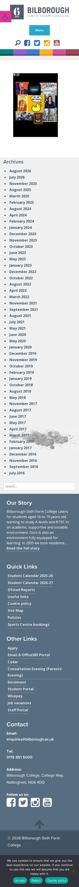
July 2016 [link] (17, 473)
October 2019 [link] (21, 366)
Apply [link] (13, 648)
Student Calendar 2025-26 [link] (30, 575)
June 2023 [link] (17, 252)
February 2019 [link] (21, 372)
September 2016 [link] (23, 466)
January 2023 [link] (20, 265)
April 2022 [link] (18, 290)
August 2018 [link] (20, 391)
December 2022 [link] (22, 271)
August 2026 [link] (20, 171)
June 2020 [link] (17, 334)
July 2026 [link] (17, 177)
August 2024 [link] (20, 208)
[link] (5, 16)
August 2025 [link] (20, 189)
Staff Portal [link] (18, 710)
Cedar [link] (13, 661)
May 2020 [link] (17, 341)
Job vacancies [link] (19, 703)
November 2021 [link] (23, 303)
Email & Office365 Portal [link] (29, 654)
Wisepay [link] (15, 696)
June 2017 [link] (17, 416)
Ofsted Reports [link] (21, 589)
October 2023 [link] (21, 246)
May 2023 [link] (17, 259)
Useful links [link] (18, 596)
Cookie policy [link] (19, 603)
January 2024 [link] (20, 227)
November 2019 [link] (23, 359)
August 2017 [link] (20, 410)
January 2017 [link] (20, 447)
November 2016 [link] (23, 460)
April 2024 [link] (18, 215)
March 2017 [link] (19, 435)
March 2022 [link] (19, 296)
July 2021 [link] (17, 322)
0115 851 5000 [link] (19, 757)
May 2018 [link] (17, 397)
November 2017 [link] (23, 403)
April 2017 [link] (18, 429)
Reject (36, 880)
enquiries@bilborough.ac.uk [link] (30, 739)
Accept (20, 880)
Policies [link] (14, 617)
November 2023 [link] (23, 240)
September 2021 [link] (23, 309)
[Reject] (73, 871)
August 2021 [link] (20, 315)
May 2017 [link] (17, 422)
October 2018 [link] (21, 385)
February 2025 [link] (21, 202)
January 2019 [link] (20, 378)
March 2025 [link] (19, 196)
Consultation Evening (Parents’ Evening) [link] (35, 672)
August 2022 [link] (20, 284)
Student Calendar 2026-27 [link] (30, 582)
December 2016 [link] (22, 454)
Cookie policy (56, 880)
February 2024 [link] (21, 221)
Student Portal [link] (21, 689)
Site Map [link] (15, 610)
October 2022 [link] (21, 278)
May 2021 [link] (17, 328)
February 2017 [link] (21, 441)
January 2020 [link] (20, 347)
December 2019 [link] (22, 353)
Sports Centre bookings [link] (28, 624)
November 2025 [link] (23, 183)
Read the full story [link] (23, 548)
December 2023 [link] (22, 233)
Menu (39, 30)
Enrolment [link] (17, 682)
